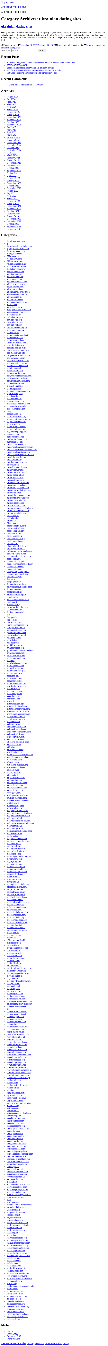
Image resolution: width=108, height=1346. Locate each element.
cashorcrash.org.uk (15, 470)
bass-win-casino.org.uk (17, 327)
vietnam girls (12, 1232)
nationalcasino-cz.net (16, 892)
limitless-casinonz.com (17, 798)
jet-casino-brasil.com (16, 739)
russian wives (13, 1087)
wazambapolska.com (16, 1250)
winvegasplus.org (14, 1281)
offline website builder (17, 940)
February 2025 (13, 137)
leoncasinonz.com (15, 790)
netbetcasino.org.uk (15, 904)
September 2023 (14, 170)
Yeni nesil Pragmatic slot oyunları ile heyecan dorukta (30, 68)
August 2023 (12, 173)
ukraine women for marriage (19, 1204)
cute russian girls (14, 576)
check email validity (15, 531)
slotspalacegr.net (14, 1115)
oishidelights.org (14, 943)
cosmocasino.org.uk (15, 561)
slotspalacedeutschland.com (19, 1113)
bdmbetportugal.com (16, 340)
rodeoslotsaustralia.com (17, 1044)
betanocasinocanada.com (18, 360)
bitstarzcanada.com (15, 401)
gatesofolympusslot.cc (16, 632)
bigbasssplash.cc (14, 388)
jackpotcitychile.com (16, 734)
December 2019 (14, 219)
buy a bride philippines (17, 431)
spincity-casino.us (14, 1141)
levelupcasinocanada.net (17, 795)
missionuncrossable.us (16, 869)
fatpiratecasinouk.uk (16, 612)
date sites (11, 579)
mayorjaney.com (14, 861)
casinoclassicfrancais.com (18, 482)
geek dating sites (14, 640)
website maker (13, 1263)
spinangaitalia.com (15, 1133)
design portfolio (14, 581)
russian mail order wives (17, 1085)
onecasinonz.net (14, 953)
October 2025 (13, 122)
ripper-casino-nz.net (15, 1032)
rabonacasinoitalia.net (16, 1014)
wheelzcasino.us (14, 1265)
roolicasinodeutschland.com (19, 1054)
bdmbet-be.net (13, 332)
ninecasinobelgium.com (17, 912)
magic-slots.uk (13, 836)
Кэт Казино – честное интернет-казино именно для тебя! (34, 70)
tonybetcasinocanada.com (18, 1184)
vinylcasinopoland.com (17, 1238)
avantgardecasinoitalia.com (19, 309)
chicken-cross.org (14, 536)
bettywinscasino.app (16, 373)
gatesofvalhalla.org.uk (16, 635)
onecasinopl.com (14, 955)
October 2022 (13, 185)
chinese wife (12, 543)
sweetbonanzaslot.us (16, 1176)
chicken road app (14, 533)
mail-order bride (14, 854)
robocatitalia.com (14, 1039)
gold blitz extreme (15, 645)
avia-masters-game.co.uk (18, 312)
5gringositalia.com (15, 253)
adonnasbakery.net (15, 276)
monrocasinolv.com (15, 874)
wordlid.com (12, 1288)
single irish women (15, 1100)
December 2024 (14, 142)
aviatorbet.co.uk (14, 314)
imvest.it (10, 701)
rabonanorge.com (14, 1019)
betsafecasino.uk (14, 368)
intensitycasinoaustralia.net (18, 714)
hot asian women (14, 673)
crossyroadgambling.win (18, 571)
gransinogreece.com (15, 653)
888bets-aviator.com (16, 269)
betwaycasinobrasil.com (17, 378)
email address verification (18, 599)
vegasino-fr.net (13, 1215)
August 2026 (12, 96)
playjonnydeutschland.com (19, 981)
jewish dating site (14, 752)
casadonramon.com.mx (17, 462)
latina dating (12, 775)
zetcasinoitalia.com (15, 1309)
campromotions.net (15, 437)
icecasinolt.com (13, 698)
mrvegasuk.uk (13, 882)
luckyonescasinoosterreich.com (20, 823)
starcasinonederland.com (18, 1161)
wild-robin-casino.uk (16, 1268)
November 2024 (14, 145)
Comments (14, 1336)
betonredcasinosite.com (17, 363)
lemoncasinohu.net (15, 780)
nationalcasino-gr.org (16, 894)
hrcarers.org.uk (13, 688)
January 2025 (13, 140)
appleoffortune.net (15, 299)
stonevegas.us (13, 1166)
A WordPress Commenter (18, 84)
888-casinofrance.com (16, 266)
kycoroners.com (14, 772)
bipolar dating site (14, 393)
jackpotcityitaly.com (15, 737)
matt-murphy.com (14, 859)
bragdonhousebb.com (16, 421)
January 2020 (13, 216)
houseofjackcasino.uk (16, 683)
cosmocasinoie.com (15, 566)
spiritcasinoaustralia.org (17, 1156)
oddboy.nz (11, 937)
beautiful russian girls (16, 348)
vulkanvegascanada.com (17, 1240)
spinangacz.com (14, 1131)
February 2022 (13, 201)
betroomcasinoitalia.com (17, 365)
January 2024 (13, 160)
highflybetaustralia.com (17, 663)
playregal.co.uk (13, 986)
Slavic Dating (13, 1105)
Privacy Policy (62, 1343)
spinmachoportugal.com (17, 1151)
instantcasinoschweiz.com (18, 709)
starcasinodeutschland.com (18, 1159)
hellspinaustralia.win (16, 655)
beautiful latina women (17, 345)
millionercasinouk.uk (16, 866)
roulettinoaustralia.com (17, 1057)
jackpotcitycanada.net (16, 729)
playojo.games (13, 983)
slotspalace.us (13, 1110)
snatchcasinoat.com (15, 1121)
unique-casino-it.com (16, 1212)
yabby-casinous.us (15, 1293)
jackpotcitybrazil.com (16, 726)
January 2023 (13, 180)
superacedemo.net (15, 1169)
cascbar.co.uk (13, 464)
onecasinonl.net (14, 950)
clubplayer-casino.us (16, 548)
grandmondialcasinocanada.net (20, 650)
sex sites (10, 1090)
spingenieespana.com (16, 1143)
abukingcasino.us (14, 274)
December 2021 (14, 206)
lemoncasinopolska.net (17, 782)
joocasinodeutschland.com (18, 757)
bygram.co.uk (13, 434)
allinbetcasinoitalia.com (17, 281)
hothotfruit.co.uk (14, 681)
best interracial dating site (18, 350)
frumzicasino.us (14, 622)
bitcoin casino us (14, 398)
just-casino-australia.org (17, 765)
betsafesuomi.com (15, 370)
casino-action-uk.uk (15, 475)
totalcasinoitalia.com (16, 1192)
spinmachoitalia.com (16, 1149)
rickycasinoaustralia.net (17, 1026)
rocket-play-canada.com (17, 1042)
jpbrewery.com (13, 762)
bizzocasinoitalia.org (16, 409)
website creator (13, 1258)
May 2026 (11, 104)
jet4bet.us (11, 747)
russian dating (13, 1082)
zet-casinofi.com (14, 1299)
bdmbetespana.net (15, 337)
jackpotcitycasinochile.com (19, 731)
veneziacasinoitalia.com (17, 1222)
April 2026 (11, 107)
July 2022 (11, 193)
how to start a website (16, 686)
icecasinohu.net (13, 696)
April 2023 (11, 175)
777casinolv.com (14, 259)
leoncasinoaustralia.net (17, 787)
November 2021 (14, 208)
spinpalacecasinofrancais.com (20, 1154)
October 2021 (13, 211)
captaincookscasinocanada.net (20, 447)
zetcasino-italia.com (15, 1301)
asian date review (14, 307)
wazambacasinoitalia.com (18, 1248)
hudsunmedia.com (15, 691)
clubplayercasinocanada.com (19, 551)
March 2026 (12, 109)
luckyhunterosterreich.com (18, 815)
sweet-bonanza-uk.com (17, 1174)
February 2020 (13, 213)
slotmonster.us (13, 1108)
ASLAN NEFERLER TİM (13, 7)
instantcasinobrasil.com (17, 706)
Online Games (13, 960)
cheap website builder (16, 526)
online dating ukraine (16, 958)
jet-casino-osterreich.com (18, 742)
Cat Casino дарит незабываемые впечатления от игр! (32, 73)
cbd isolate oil (13, 515)
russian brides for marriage (18, 1077)
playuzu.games (13, 988)
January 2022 (13, 203)
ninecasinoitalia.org (15, 917)
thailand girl (12, 1182)
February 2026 (13, 112)
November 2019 (14, 221)
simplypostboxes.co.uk (17, 1098)
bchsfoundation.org (15, 330)
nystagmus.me (13, 932)
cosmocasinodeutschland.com (20, 564)
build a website (13, 424)
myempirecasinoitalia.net (18, 884)
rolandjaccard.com (15, 1047)
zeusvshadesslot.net (15, 1311)
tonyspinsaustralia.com (17, 1187)
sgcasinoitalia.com (15, 1095)
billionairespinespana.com (18, 391)
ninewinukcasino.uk (16, 927)
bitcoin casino (13, 396)
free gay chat (12, 617)
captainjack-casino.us (16, 457)
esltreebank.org (13, 604)
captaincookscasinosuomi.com (20, 454)
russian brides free (15, 1080)
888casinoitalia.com (15, 271)
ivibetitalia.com (13, 721)
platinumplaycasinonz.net (18, 973)
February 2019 (13, 229)
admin (15, 45)
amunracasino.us (14, 297)
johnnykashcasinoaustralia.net (20, 754)
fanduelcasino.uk (14, 609)
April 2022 (11, 196)
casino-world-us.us (15, 477)
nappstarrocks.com (15, 889)
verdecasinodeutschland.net (19, 1225)
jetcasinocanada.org (15, 749)
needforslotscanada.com (17, 897)
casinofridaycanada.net (17, 485)
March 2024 (12, 155)
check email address (15, 528)
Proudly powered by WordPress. (41, 1343)
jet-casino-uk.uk (14, 744)
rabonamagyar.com (15, 1016)
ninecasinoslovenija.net (17, 922)
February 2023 (13, 178)
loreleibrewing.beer (15, 805)
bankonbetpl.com (14, 325)
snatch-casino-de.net (16, 1118)
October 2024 (13, 147)
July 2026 (11, 99)
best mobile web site (16, 353)
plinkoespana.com (15, 993)
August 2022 (12, 191)
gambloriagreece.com (16, 630)
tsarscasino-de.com (15, 1197)
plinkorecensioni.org (16, 998)
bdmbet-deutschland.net (17, 335)
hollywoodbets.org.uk (16, 670)
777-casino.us (13, 256)
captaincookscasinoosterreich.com (22, 449)
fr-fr (8, 615)
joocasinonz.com (14, 759)
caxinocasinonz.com (16, 505)
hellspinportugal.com (16, 658)
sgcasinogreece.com (15, 1093)
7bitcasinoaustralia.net (16, 264)
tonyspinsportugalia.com (17, 1189)
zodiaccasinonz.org (15, 1319)
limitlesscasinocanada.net (18, 800)
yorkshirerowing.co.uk (17, 1296)
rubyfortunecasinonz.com (18, 1075)
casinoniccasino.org (15, 503)
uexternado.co (13, 1202)
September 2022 (14, 188)
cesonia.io (11, 520)
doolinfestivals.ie (14, 592)
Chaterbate (11, 523)
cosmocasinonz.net (15, 569)
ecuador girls (12, 597)
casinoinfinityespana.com (18, 498)
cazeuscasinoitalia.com (17, 513)
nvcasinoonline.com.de (17, 930)
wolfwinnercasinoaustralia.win (20, 1286)
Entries (12, 1333)
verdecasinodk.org (15, 1227)
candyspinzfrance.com (17, 439)
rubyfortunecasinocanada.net (19, 1070)
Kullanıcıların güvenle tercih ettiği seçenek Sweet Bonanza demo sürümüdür (41, 62)
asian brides (12, 304)
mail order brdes (14, 846)
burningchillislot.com (16, 429)
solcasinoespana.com (16, 1126)
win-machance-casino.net (18, 1273)
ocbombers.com (14, 935)
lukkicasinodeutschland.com (19, 831)
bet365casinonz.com (16, 358)
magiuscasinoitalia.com (17, 838)
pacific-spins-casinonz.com (19, 968)
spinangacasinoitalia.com (18, 1128)
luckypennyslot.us (15, 828)
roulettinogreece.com (16, 1060)
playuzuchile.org (14, 991)
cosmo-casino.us (14, 559)
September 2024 (14, 150)
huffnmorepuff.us (14, 693)
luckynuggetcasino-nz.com (19, 820)
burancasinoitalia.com (16, 426)
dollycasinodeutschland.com (19, 587)
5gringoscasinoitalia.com (18, 248)
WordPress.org (13, 1339)
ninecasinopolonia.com (17, 920)
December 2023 (14, 163)
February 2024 (13, 158)
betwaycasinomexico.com (18, 381)
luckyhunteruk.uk (14, 818)
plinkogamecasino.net (16, 996)
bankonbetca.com (14, 320)
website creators (14, 1260)
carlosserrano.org (14, 459)
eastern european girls (16, 594)
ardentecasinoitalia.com (17, 302)
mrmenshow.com (14, 879)
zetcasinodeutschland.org (18, 1306)
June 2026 (11, 102)
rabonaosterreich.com (16, 1021)
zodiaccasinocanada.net (17, 1316)
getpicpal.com (13, 642)
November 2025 (14, 119)
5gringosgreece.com (16, 251)
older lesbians (13, 945)
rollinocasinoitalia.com (17, 1049)
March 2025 (12, 135)
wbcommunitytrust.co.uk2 (18, 1255)
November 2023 (14, 165)
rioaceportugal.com (15, 1029)
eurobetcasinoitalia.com (17, 607)
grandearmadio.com (15, 648)
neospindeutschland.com (18, 902)
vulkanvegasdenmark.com (18, 1243)
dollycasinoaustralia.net (17, 584)
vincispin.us (12, 1235)
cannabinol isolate (15, 442)
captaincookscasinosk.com (18, 452)
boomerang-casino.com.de (18, 419)
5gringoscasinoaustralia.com (19, 246)
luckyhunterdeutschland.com (19, 813)
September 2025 (14, 124)
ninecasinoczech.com (16, 915)
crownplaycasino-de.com (18, 574)
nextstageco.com (14, 909)
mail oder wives (14, 843)
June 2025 (11, 127)
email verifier (12, 602)
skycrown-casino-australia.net (20, 1103)
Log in (10, 1331)
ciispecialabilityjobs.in (16, 546)
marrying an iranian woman (19, 856)
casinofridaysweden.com (18, 487)
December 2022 (14, 183)
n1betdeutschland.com (17, 887)
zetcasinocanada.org (16, 1304)
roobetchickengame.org (17, 1052)
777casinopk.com (14, 261)
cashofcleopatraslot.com (17, 467)
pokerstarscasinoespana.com (19, 1001)
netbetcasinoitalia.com (16, 907)
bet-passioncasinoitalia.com (19, 355)
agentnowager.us (14, 279)
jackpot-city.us (13, 724)
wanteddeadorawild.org (17, 1245)
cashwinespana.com (15, 472)
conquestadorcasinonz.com (19, 556)
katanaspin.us (13, 770)
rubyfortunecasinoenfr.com (19, 1072)
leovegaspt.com (14, 793)
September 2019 (14, 226)
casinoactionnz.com (15, 480)
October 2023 (13, 168)
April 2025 (11, 132)
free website (12, 620)
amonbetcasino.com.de (17, 294)
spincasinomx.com (15, 1138)
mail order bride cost (16, 848)
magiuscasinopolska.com (18, 841)
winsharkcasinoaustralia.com (19, 1278)
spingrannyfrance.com (16, 1146)
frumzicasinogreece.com (17, 625)
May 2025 (11, 130)
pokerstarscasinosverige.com (19, 1004)
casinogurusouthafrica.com (19, 490)
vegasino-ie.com (14, 1217)
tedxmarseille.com (15, 1179)
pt (7, 1009)
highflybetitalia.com (15, 665)
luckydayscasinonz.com (17, 810)
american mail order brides (18, 292)
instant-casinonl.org (15, 704)
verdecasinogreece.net (16, 1230)
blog (9, 411)
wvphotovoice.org (15, 1291)
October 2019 (13, 224)
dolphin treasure (14, 589)
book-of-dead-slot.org (16, 416)
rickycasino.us (13, 1024)
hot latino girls (13, 676)
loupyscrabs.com (14, 808)
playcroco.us (12, 978)
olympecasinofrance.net (17, 948)
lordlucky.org (13, 803)
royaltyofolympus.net (16, 1065)
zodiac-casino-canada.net (18, 1314)
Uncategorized (13, 1210)
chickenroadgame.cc (16, 541)
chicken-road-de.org (16, 538)
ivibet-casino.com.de (16, 716)
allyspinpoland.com (15, 289)
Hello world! (38, 84)
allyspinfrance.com (15, 287)
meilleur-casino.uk (15, 864)
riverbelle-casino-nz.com (18, 1034)
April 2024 (11, 152)
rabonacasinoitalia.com (17, 1011)
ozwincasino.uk (14, 965)
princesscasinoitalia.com (17, 1006)
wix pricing (12, 1283)
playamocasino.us (14, 976)
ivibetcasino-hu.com (16, 719)
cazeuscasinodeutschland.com (20, 508)
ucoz (9, 1199)
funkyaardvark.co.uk (16, 627)
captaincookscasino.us (16, 444)
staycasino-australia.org (17, 1164)
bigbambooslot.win (15, 383)
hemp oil (10, 660)
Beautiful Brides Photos (17, 342)
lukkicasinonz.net (14, 833)
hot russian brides (14, 678)
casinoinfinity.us (14, 492)
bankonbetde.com (14, 322)
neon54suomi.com (15, 899)
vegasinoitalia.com (15, 1220)
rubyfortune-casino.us (16, 1067)
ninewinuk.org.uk (14, 925)
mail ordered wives (15, 851)
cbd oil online (13, 518)
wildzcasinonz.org (15, 1271)
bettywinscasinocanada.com (19, 376)
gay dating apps (14, 637)
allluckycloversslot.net (16, 284)
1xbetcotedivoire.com (16, 241)
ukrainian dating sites (16, 26)
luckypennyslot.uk (15, 826)
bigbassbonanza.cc (15, 386)
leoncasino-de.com (15, 785)
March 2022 (12, 198)
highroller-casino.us (15, 668)
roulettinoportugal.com (17, 1062)
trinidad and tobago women (19, 1194)
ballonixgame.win (15, 317)
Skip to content (7, 2)
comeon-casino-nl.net (16, 553)
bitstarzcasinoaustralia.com (18, 403)
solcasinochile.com (15, 1123)
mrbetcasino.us (13, 876)
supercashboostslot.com (17, 1171)
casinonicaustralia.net (16, 500)
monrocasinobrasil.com (17, 871)
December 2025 (14, 117)
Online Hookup (14, 963)
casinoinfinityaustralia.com (18, 495)
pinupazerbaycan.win (16, 971)
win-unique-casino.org (17, 1276)
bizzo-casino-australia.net (18, 406)
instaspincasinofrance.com (18, 711)
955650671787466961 (17, 65)
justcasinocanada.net (16, 767)
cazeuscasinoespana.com (18, 510)
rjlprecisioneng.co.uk (16, 1037)
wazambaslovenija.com (17, 1253)
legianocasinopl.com (16, 777)
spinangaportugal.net (16, 1136)
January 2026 (13, 114)
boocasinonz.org (14, 414)
